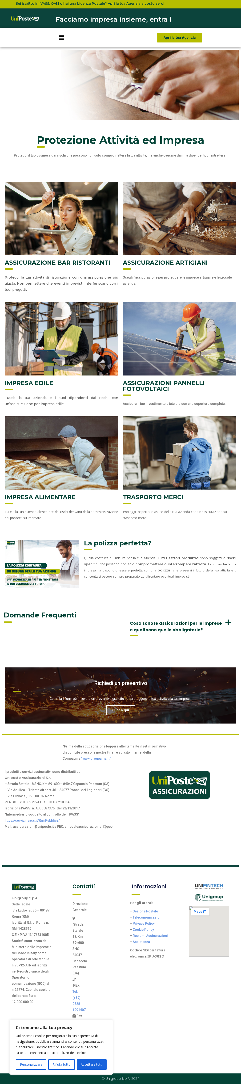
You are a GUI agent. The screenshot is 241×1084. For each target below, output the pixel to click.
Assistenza (141, 942)
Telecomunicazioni (147, 917)
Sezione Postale (145, 911)
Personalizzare (31, 1064)
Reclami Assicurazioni (150, 936)
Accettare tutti (91, 1064)
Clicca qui (120, 710)
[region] (61, 1047)
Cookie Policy (143, 929)
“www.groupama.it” (96, 758)
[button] (61, 38)
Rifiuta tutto (61, 1064)
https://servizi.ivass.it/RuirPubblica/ (32, 820)
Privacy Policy (144, 923)
